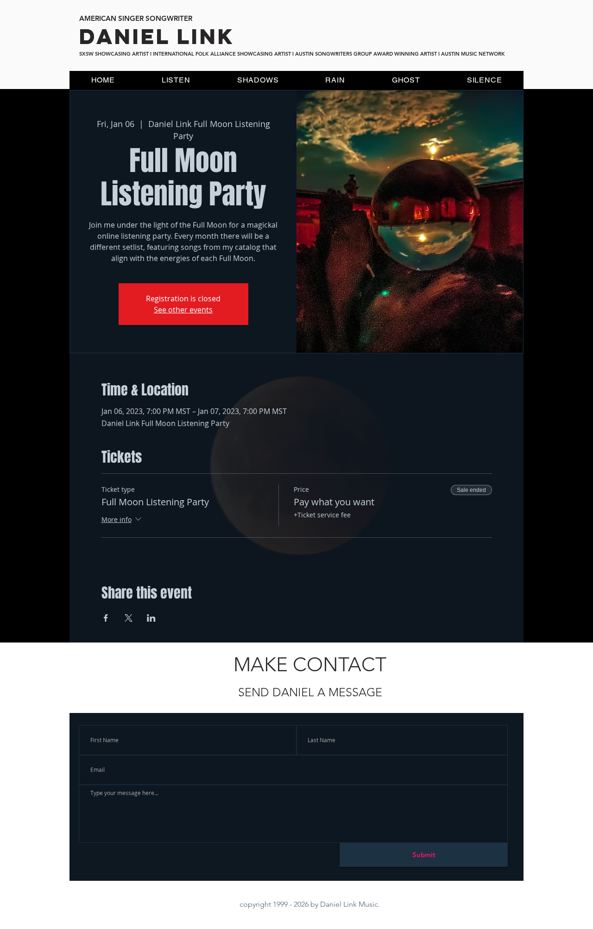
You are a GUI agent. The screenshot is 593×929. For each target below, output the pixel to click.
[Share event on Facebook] (105, 618)
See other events (183, 310)
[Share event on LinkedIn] (151, 618)
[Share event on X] (128, 618)
